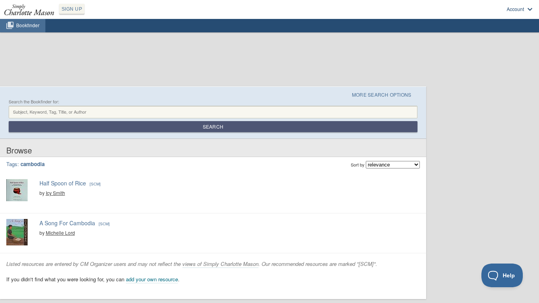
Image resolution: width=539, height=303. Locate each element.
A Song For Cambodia (67, 223)
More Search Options (382, 94)
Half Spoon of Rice (62, 183)
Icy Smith (55, 192)
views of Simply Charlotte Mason (220, 263)
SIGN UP (72, 9)
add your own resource (152, 279)
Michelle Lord (60, 232)
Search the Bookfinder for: (34, 102)
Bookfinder (27, 25)
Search (213, 126)
